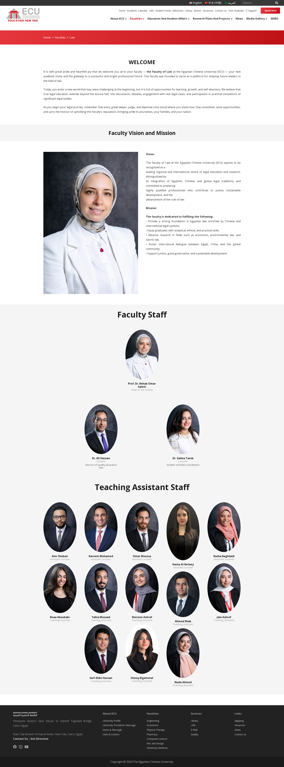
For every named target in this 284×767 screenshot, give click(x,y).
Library (194, 720)
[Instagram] (20, 747)
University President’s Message (119, 725)
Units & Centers (111, 734)
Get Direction (39, 739)
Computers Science (157, 738)
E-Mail (194, 729)
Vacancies (240, 725)
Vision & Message (112, 729)
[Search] (276, 3)
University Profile (112, 720)
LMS (193, 725)
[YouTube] (26, 747)
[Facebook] (15, 747)
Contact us (240, 734)
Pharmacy (152, 734)
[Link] (22, 14)
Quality (194, 734)
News (238, 729)
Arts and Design (155, 743)
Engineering (153, 720)
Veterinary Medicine (157, 747)
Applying (239, 720)
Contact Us (20, 739)
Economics (152, 725)
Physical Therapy (156, 729)
